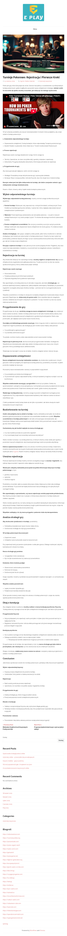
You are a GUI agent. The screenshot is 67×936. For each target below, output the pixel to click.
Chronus (42, 930)
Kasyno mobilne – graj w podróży (13, 761)
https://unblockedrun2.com (11, 834)
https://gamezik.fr (8, 852)
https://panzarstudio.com (11, 841)
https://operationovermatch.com (13, 914)
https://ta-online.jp (8, 878)
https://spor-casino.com (10, 889)
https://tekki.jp (7, 881)
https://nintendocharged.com (12, 910)
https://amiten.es (8, 885)
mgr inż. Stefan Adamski (27, 81)
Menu (35, 29)
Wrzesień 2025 (7, 793)
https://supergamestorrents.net (13, 918)
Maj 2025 (6, 808)
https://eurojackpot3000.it (11, 863)
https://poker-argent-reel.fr (11, 845)
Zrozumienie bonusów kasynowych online (16, 768)
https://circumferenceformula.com (14, 896)
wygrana (15, 451)
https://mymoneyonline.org (11, 838)
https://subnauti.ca (8, 892)
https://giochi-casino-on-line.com (13, 867)
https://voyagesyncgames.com (12, 874)
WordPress (33, 930)
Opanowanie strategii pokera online (14, 753)
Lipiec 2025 (6, 800)
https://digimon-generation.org (12, 860)
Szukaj (5, 737)
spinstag (5, 924)
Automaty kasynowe (45, 81)
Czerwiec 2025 (7, 804)
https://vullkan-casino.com (11, 899)
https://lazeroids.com (9, 907)
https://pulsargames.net (10, 856)
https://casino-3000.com (10, 849)
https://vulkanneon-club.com (12, 903)
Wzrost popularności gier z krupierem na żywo (17, 764)
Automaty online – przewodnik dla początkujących (18, 757)
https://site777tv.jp (8, 870)
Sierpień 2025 (7, 797)
